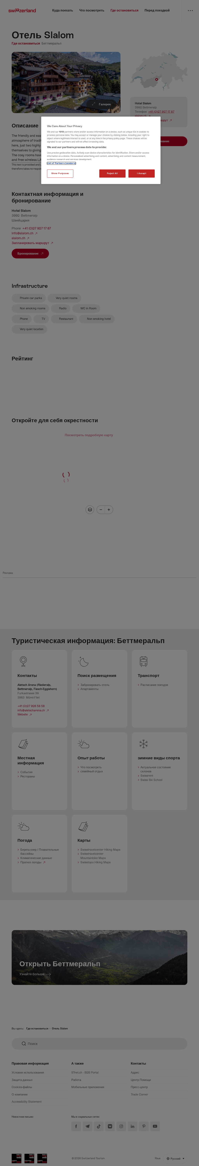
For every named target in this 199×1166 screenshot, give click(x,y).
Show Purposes (60, 173)
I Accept (141, 173)
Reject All (112, 173)
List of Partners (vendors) (61, 163)
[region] (101, 150)
